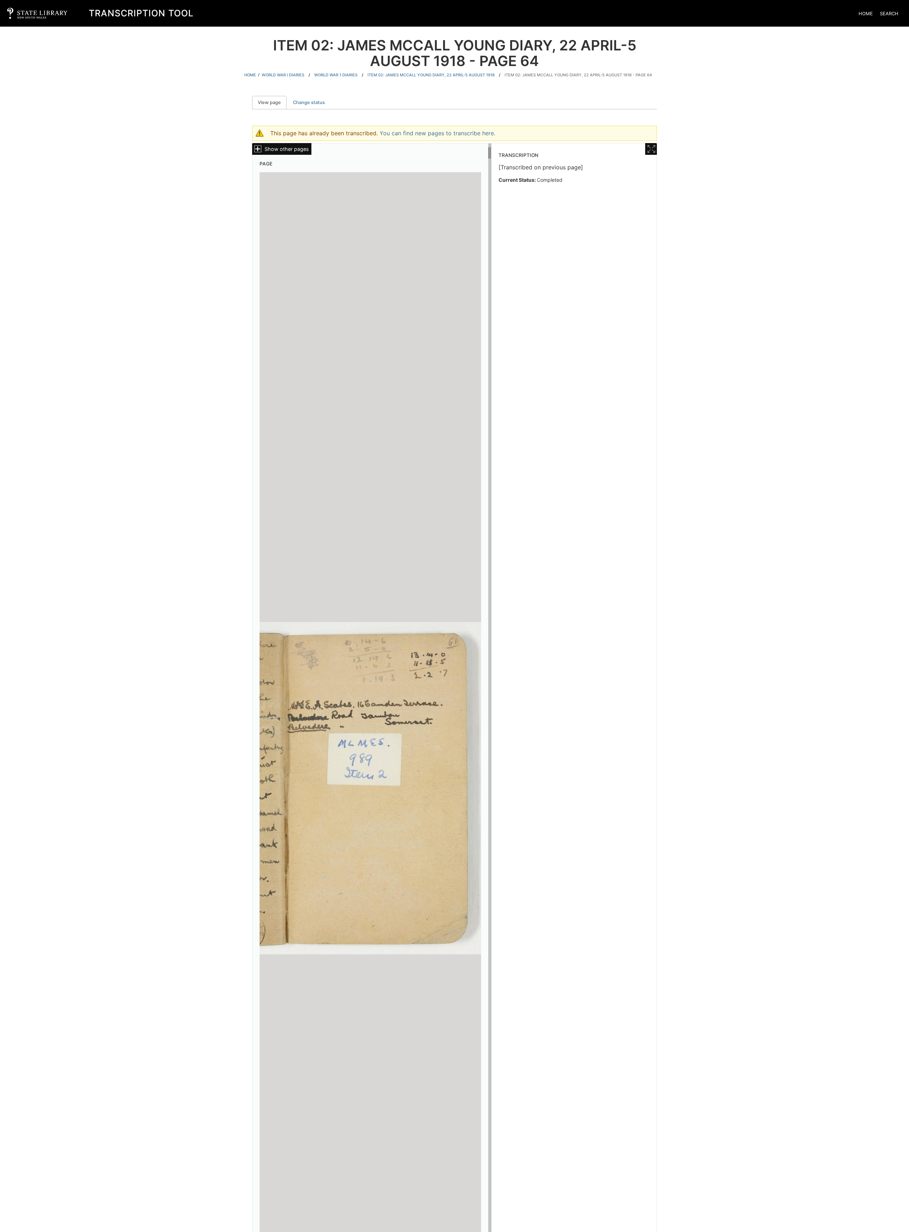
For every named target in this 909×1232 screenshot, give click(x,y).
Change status (309, 102)
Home (866, 13)
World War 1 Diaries (336, 74)
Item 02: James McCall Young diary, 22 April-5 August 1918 (431, 74)
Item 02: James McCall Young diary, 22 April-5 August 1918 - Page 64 (578, 74)
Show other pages (287, 149)
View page (272, 102)
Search (889, 13)
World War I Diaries (283, 74)
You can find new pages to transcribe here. (437, 133)
